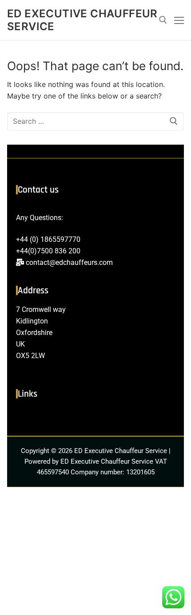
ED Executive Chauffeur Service (82, 20)
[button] (95, 416)
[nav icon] (179, 20)
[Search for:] (95, 121)
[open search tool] (163, 20)
